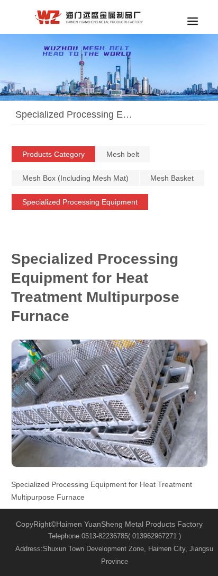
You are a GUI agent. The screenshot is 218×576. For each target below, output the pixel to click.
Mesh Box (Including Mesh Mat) (75, 178)
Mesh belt (122, 154)
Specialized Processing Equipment (80, 202)
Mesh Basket (172, 178)
